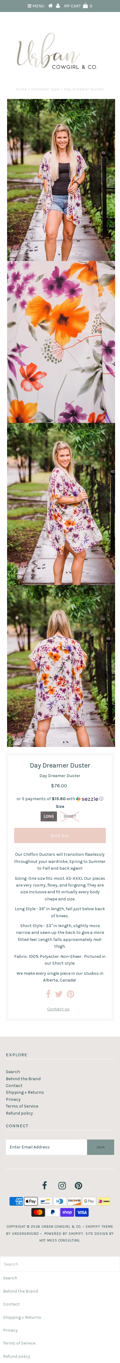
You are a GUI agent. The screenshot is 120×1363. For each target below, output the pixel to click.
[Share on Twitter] (59, 995)
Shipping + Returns (25, 1092)
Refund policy (19, 1113)
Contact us (58, 1009)
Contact (14, 1085)
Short (69, 816)
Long (49, 816)
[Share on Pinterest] (70, 995)
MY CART (78, 6)
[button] (60, 799)
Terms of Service (22, 1106)
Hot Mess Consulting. (60, 1241)
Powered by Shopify (63, 1234)
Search (13, 1071)
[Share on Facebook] (48, 995)
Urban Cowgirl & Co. (62, 1227)
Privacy (13, 1099)
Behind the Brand (23, 1078)
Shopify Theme (99, 1227)
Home (21, 89)
